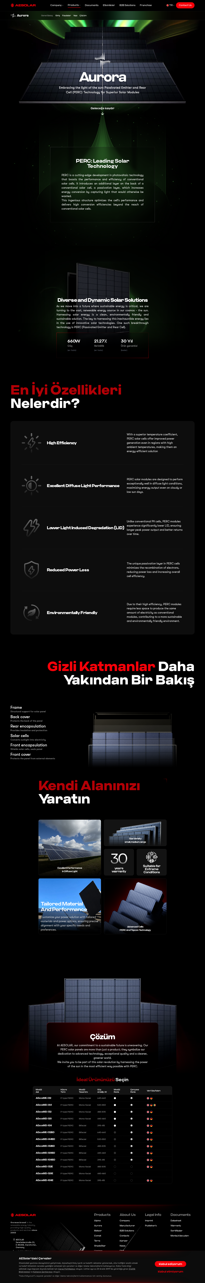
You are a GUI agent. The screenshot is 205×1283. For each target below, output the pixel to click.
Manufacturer (127, 1226)
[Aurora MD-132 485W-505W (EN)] (148, 1111)
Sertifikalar (177, 1231)
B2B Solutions (127, 5)
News (122, 1246)
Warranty (176, 1226)
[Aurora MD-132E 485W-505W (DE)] (151, 1166)
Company (56, 5)
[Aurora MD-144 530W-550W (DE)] (151, 1105)
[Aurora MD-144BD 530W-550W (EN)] (148, 1139)
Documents (91, 5)
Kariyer (124, 1241)
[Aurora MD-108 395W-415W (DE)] (151, 1125)
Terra (97, 1241)
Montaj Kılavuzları (180, 1236)
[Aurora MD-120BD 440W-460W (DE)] (151, 1153)
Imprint (149, 1221)
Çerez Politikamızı (66, 1269)
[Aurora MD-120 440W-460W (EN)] (148, 1118)
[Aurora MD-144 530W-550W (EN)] (148, 1105)
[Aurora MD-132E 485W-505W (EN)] (148, 1166)
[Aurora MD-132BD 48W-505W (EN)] (148, 1146)
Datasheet (176, 1221)
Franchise (146, 5)
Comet (97, 1236)
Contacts (124, 1236)
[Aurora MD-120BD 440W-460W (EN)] (148, 1153)
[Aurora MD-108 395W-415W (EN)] (148, 1125)
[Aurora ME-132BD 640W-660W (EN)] (148, 1132)
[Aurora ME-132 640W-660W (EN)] (148, 1098)
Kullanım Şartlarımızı (43, 1272)
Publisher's (151, 1226)
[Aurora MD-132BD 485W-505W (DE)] (151, 1146)
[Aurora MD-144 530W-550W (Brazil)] (155, 1105)
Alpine (97, 1221)
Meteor (98, 1231)
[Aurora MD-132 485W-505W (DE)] (151, 1111)
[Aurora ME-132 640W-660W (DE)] (151, 1098)
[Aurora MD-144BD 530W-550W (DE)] (151, 1139)
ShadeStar (100, 1246)
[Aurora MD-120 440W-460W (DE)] (151, 1118)
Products (73, 5)
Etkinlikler (109, 5)
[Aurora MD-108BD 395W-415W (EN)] (148, 1159)
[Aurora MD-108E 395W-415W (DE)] (151, 1180)
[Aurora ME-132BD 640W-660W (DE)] (151, 1132)
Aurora (98, 1226)
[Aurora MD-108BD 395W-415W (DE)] (151, 1159)
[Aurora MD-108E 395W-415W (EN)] (148, 1180)
